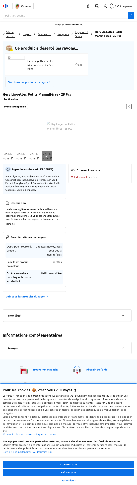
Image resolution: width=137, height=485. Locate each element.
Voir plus (10, 223)
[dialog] (68, 434)
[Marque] (122, 348)
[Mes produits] (96, 6)
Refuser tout (68, 472)
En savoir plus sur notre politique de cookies (29, 434)
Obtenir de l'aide (96, 369)
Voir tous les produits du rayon (28, 82)
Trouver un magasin (45, 369)
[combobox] (68, 15)
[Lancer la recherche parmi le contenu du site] (131, 15)
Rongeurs (63, 33)
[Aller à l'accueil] (5, 6)
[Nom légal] (122, 315)
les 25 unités (11, 98)
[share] (129, 106)
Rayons (27, 33)
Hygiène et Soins (81, 33)
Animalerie (44, 33)
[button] (38, 6)
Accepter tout (68, 464)
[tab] (8, 156)
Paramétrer (68, 480)
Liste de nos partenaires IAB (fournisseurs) (28, 451)
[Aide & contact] (88, 6)
